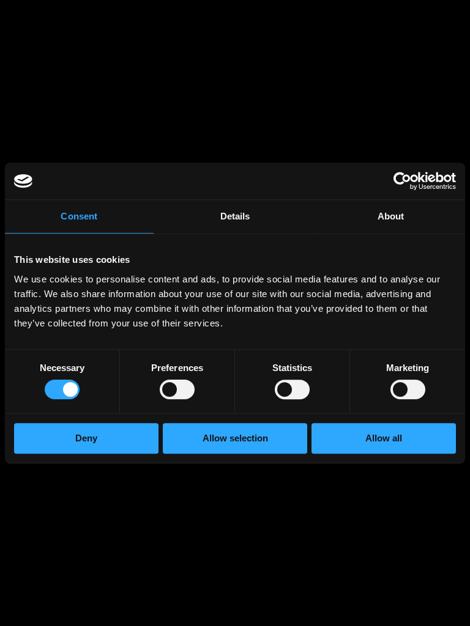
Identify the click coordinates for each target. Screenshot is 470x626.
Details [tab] (235, 216)
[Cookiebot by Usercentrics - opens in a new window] (402, 181)
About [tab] (391, 216)
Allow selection (235, 438)
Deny (86, 438)
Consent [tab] (79, 216)
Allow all (383, 438)
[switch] (177, 392)
